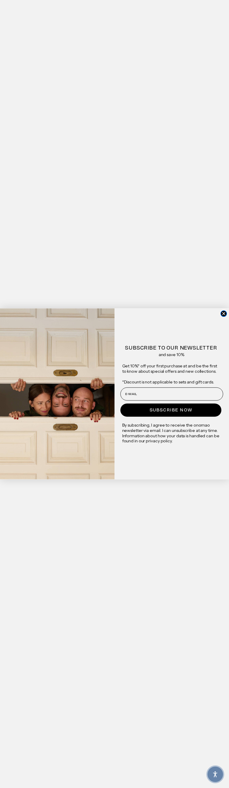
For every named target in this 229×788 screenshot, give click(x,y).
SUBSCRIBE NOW (171, 410)
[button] (215, 774)
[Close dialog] (224, 314)
